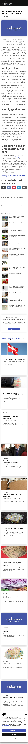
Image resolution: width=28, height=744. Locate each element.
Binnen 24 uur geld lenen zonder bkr (13, 663)
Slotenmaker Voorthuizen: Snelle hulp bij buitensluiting (16, 217)
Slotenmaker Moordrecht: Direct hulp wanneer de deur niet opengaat (17, 223)
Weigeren (14, 734)
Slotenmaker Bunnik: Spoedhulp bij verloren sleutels (17, 236)
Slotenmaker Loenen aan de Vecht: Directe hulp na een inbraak (17, 230)
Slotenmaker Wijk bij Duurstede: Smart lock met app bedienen (16, 287)
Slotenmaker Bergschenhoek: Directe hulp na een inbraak (16, 280)
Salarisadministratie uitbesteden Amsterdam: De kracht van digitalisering (12, 416)
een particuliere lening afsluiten (15, 157)
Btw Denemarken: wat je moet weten (14, 359)
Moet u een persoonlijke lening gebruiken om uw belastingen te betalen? (12, 564)
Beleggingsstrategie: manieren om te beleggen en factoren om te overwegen (14, 462)
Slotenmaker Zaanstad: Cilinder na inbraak (17, 293)
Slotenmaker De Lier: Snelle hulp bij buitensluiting (17, 261)
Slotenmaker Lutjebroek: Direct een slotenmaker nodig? (17, 249)
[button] (25, 714)
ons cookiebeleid (5, 725)
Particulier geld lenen (18, 197)
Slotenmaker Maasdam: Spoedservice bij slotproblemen (16, 242)
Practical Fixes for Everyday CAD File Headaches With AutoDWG (17, 299)
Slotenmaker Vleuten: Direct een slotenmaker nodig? (16, 255)
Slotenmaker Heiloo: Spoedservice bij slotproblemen (17, 268)
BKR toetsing (10, 197)
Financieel (5, 16)
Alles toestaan (14, 730)
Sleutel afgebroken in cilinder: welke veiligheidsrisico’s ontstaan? (17, 306)
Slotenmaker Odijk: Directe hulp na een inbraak (17, 274)
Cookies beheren (14, 738)
